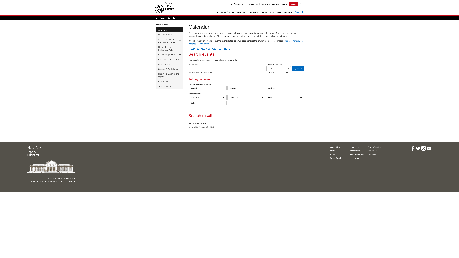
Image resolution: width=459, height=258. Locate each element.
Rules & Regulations (375, 147)
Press (332, 151)
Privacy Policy (354, 147)
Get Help (288, 12)
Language (372, 154)
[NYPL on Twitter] (418, 148)
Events (264, 12)
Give (279, 12)
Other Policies (354, 151)
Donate (293, 4)
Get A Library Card (263, 4)
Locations (250, 4)
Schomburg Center (166, 55)
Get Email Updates (279, 4)
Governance (354, 158)
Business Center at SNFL (169, 59)
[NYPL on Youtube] (428, 148)
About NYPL (372, 151)
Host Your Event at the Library (168, 75)
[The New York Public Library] (165, 7)
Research (241, 12)
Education (253, 12)
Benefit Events (164, 64)
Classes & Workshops (168, 69)
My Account (235, 4)
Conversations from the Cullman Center (167, 40)
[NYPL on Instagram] (423, 148)
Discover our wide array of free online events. (209, 48)
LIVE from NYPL (165, 34)
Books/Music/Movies (224, 12)
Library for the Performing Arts (165, 48)
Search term (193, 65)
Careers (333, 154)
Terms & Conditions (356, 154)
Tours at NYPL (164, 86)
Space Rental (335, 158)
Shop (302, 4)
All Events (162, 30)
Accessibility (335, 147)
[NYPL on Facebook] (412, 148)
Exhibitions (163, 81)
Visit (272, 12)
